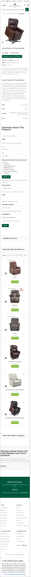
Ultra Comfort (15, 62)
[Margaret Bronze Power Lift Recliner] (15, 380)
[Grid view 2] (17, 255)
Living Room (14, 13)
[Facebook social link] (2, 1)
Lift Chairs (21, 13)
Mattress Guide (20, 536)
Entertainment (4, 515)
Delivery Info (4, 533)
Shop (8, 13)
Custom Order (19, 523)
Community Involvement (22, 525)
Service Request (20, 541)
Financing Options (5, 536)
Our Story (18, 510)
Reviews (18, 520)
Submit (5, 225)
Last (3, 153)
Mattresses (4, 523)
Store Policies (4, 544)
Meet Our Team (20, 512)
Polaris (15, 333)
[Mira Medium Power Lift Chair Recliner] (15, 408)
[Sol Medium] (15, 296)
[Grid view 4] (22, 255)
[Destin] (15, 267)
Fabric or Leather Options (10, 171)
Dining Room (4, 512)
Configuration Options (9, 166)
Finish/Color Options (9, 169)
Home (4, 13)
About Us (19, 505)
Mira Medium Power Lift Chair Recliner (14, 418)
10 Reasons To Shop (21, 518)
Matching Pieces (8, 167)
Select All (6, 176)
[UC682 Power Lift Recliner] (15, 352)
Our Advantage (20, 515)
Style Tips (18, 539)
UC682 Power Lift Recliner (15, 361)
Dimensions (7, 164)
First (3, 146)
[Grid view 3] (19, 255)
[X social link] (4, 1)
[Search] (24, 5)
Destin (15, 277)
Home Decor (4, 520)
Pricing (5, 162)
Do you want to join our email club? (11, 221)
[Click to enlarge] (4, 41)
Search (27, 9)
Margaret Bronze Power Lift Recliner (15, 389)
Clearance (3, 525)
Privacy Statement (5, 541)
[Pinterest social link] (10, 1)
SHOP (2, 505)
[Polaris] (15, 324)
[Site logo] (15, 5)
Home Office (4, 518)
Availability (6, 173)
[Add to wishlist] (23, 261)
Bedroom (3, 510)
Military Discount (5, 539)
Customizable (8, 62)
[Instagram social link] (6, 1)
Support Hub (4, 546)
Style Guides (19, 533)
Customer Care (5, 531)
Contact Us (4, 549)
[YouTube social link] (8, 1)
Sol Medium (15, 305)
